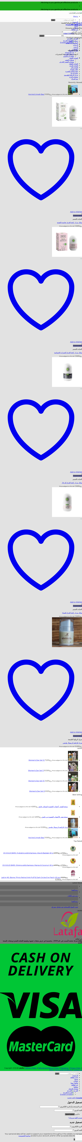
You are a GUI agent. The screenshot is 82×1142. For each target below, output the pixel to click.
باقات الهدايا (74, 69)
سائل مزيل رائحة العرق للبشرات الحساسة (68, 353)
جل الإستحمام (69, 52)
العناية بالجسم (73, 51)
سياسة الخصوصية (24, 1136)
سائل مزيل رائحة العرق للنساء (72, 613)
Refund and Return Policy (48, 1068)
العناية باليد (74, 68)
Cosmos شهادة (69, 33)
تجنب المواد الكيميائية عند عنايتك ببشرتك (64, 907)
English (63, 1094)
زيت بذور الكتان (73, 896)
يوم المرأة (75, 79)
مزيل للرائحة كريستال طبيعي (72, 743)
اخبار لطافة (74, 1077)
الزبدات (75, 45)
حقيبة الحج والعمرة (72, 71)
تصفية (41, 35)
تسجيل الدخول (70, 1114)
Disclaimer (65, 1068)
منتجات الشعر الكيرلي (66, 62)
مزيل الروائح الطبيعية (71, 75)
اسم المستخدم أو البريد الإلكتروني (70, 1107)
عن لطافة (74, 30)
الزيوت (76, 47)
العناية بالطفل (73, 64)
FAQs (51, 1070)
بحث (53, 20)
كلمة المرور (77, 1110)
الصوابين (75, 49)
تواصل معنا (74, 1083)
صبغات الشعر (69, 60)
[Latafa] (75, 13)
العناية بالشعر (73, 58)
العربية (75, 39)
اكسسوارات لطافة (72, 43)
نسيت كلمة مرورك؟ (75, 1118)
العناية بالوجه (74, 66)
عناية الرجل (74, 73)
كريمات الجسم (69, 54)
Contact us (77, 1070)
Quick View (77, 216)
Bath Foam (73, 41)
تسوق (76, 26)
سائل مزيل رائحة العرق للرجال (72, 483)
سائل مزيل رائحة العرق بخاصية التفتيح (69, 223)
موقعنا (76, 1087)
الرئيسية (79, 23)
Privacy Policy (75, 1068)
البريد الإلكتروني (76, 1126)
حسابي (75, 1081)
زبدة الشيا (75, 890)
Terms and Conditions (63, 1070)
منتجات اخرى (73, 77)
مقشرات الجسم (68, 56)
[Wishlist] (81, 128)
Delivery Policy (31, 1068)
